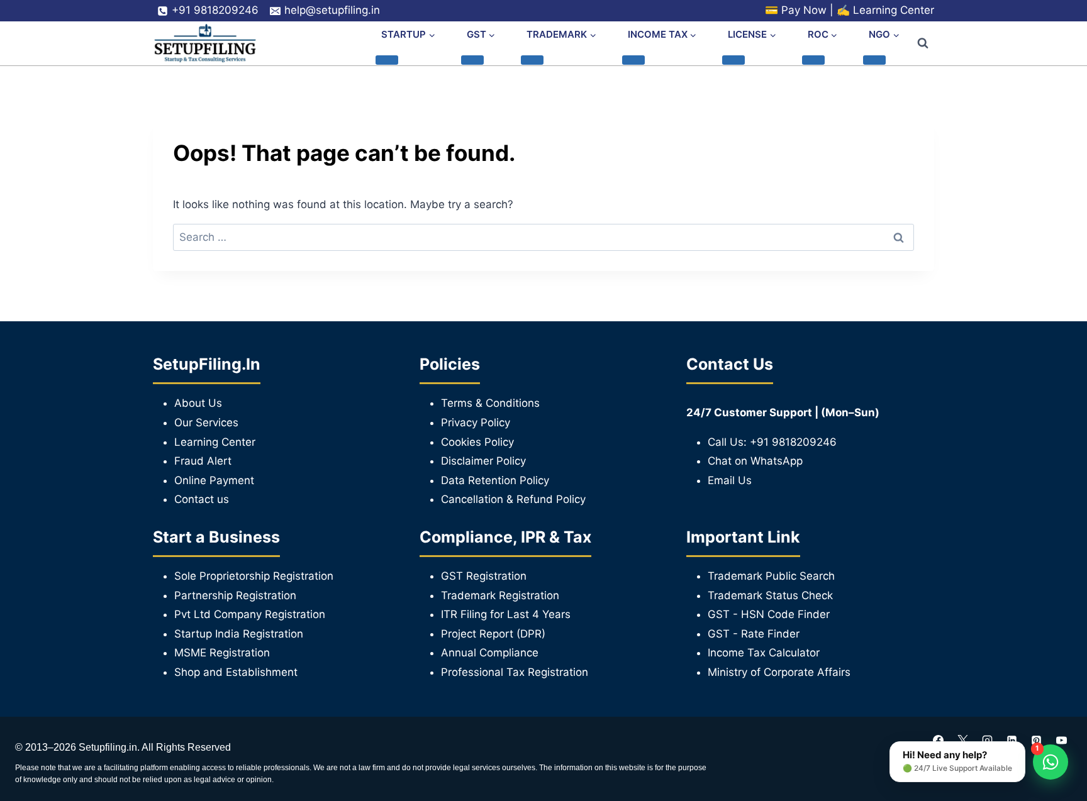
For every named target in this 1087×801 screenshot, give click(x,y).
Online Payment (214, 480)
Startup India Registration (238, 633)
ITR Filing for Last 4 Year (503, 614)
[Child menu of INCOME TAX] (633, 59)
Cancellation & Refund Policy (513, 499)
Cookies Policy (477, 442)
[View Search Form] (922, 43)
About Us (198, 403)
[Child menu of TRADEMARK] (532, 59)
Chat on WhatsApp (755, 461)
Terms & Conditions (490, 403)
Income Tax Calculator (764, 652)
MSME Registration (222, 652)
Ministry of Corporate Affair (776, 672)
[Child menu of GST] (472, 59)
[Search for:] (543, 237)
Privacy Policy (475, 422)
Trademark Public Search (771, 576)
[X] (963, 740)
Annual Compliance (489, 652)
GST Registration (484, 576)
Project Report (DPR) (493, 633)
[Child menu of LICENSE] (733, 59)
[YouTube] (1061, 740)
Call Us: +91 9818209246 (772, 442)
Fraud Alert (202, 461)
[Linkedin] (1012, 740)
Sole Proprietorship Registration (253, 576)
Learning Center (893, 10)
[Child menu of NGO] (874, 59)
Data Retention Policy (495, 480)
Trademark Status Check (770, 595)
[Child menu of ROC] (813, 59)
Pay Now (804, 10)
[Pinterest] (1036, 740)
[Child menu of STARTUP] (387, 59)
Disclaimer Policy (483, 461)
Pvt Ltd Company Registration (249, 614)
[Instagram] (987, 740)
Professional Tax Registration (514, 672)
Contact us (201, 499)
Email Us (730, 480)
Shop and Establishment (236, 672)
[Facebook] (938, 740)
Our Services (206, 422)
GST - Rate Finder (754, 633)
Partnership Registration (235, 595)
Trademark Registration (500, 595)
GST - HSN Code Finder (769, 614)
